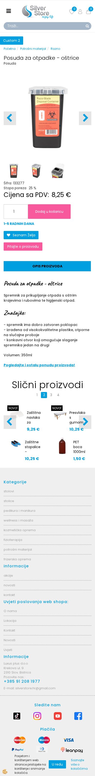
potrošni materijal (18, 549)
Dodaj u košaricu (49, 211)
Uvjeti (8, 650)
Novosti (9, 640)
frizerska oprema (17, 559)
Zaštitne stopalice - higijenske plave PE (33, 452)
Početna (10, 49)
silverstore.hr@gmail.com (35, 688)
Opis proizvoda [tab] (47, 266)
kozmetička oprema (20, 530)
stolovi (9, 491)
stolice (9, 501)
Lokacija (10, 620)
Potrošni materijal (33, 49)
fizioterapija (13, 539)
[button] (85, 118)
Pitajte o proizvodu (23, 246)
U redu (57, 764)
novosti (9, 585)
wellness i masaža (18, 520)
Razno (55, 49)
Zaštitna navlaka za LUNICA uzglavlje (34, 422)
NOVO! (13, 408)
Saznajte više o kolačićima (79, 764)
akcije (8, 575)
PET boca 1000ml (79, 447)
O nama (10, 611)
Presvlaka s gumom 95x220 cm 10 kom (77, 424)
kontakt (9, 595)
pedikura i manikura (19, 510)
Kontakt (9, 630)
